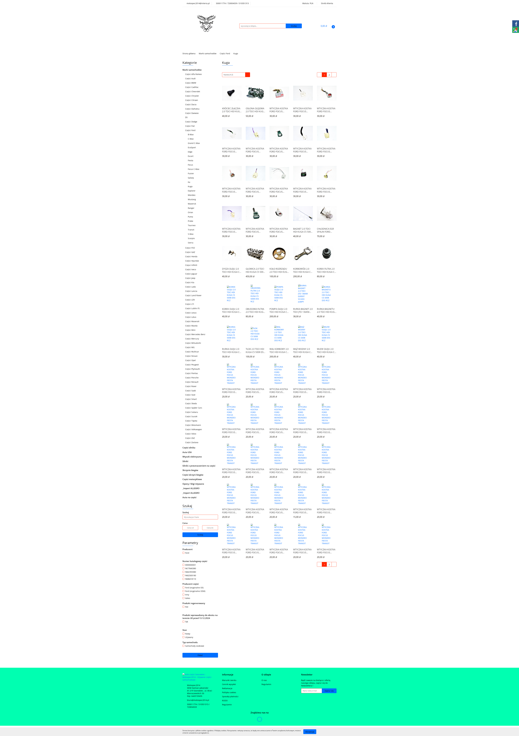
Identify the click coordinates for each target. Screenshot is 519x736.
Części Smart (191, 399)
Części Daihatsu (192, 108)
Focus (191, 164)
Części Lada (190, 286)
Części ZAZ (190, 438)
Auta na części (189, 497)
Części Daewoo (192, 113)
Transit (191, 229)
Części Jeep (190, 278)
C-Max (191, 139)
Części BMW (191, 83)
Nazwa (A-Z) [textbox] (228, 74)
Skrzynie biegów (190, 470)
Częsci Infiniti (191, 265)
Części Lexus (191, 312)
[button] (227, 674)
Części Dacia (191, 104)
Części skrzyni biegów (193, 474)
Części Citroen (192, 100)
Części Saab (190, 390)
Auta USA (187, 452)
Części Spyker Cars (194, 407)
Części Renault (192, 382)
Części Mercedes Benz (195, 334)
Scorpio (191, 238)
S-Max (190, 234)
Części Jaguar (191, 273)
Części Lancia (191, 291)
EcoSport (192, 147)
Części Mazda (191, 325)
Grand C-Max (194, 143)
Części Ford (190, 130)
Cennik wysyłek (229, 684)
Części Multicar (192, 351)
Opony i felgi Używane (193, 483)
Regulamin (227, 704)
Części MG (190, 347)
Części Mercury (192, 338)
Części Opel (190, 360)
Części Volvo (191, 433)
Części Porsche (192, 377)
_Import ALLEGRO (191, 488)
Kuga (190, 186)
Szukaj (200, 534)
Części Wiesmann (193, 425)
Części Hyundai (192, 260)
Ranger (191, 208)
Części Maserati (192, 321)
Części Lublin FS (192, 308)
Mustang (192, 199)
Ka (189, 182)
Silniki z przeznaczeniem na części (198, 465)
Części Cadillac (192, 87)
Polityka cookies (229, 692)
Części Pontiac (192, 373)
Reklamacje (227, 688)
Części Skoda (191, 403)
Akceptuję (309, 731)
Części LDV (190, 299)
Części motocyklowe (192, 479)
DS (186, 117)
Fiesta (191, 160)
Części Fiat (190, 126)
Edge (190, 151)
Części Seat (190, 394)
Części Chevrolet (193, 91)
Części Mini (190, 330)
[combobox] (236, 74)
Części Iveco (191, 269)
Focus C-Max (193, 169)
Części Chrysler (192, 96)
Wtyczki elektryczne (192, 456)
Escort (191, 156)
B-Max (191, 134)
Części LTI (189, 304)
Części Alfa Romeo (193, 74)
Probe (190, 221)
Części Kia (190, 282)
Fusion (191, 173)
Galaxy (191, 177)
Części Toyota (191, 420)
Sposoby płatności (230, 696)
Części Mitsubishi (193, 343)
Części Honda (191, 256)
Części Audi (190, 78)
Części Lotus (191, 317)
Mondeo (192, 195)
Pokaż (200, 655)
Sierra (190, 242)
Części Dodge (191, 121)
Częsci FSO (190, 248)
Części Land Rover (193, 295)
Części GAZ (190, 252)
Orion (191, 212)
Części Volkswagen (193, 429)
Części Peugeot (192, 364)
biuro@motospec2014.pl (198, 700)
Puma (190, 216)
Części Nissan (191, 356)
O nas (264, 680)
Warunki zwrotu (229, 680)
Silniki (185, 461)
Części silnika (189, 447)
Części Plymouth (192, 369)
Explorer (191, 190)
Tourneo (191, 225)
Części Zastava (192, 442)
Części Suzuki (191, 416)
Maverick (192, 203)
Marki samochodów (192, 69)
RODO (225, 700)
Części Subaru (192, 412)
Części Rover (191, 386)
